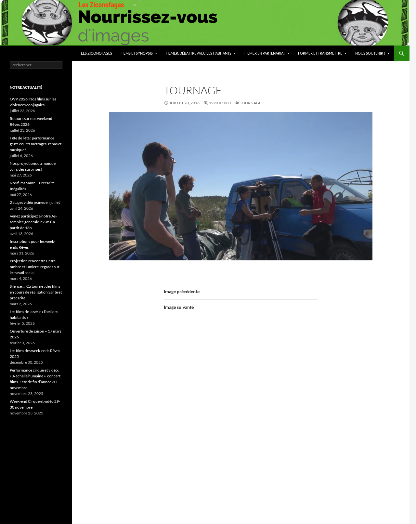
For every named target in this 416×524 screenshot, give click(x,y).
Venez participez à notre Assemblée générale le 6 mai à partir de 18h (33, 222)
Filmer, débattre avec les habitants (198, 53)
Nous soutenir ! (370, 53)
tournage (250, 102)
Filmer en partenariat (264, 53)
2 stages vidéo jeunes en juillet (35, 202)
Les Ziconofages (96, 53)
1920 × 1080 (220, 102)
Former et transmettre (320, 53)
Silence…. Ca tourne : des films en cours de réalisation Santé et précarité (36, 292)
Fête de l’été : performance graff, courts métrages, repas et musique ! (35, 144)
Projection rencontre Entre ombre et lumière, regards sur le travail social (34, 266)
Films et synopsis (137, 53)
